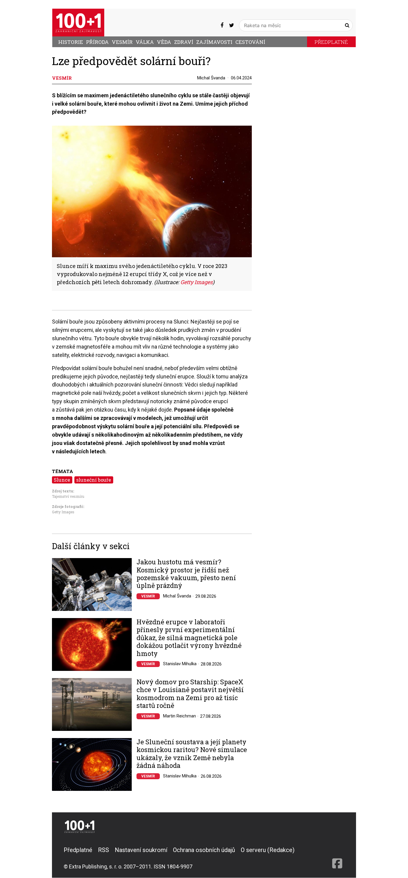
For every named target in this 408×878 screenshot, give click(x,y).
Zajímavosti (214, 41)
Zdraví (183, 41)
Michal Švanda (211, 78)
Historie (70, 41)
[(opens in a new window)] (221, 25)
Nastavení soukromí (141, 850)
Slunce (62, 480)
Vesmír (122, 41)
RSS (103, 850)
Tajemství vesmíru (68, 496)
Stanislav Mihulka (180, 663)
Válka (145, 41)
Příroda (97, 41)
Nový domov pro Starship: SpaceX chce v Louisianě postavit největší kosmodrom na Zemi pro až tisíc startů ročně (190, 694)
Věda (164, 41)
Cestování (250, 41)
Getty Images (63, 511)
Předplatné (331, 41)
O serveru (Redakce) (268, 850)
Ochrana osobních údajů (204, 850)
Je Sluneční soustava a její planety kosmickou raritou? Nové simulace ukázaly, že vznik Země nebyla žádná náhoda (191, 754)
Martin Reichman (179, 716)
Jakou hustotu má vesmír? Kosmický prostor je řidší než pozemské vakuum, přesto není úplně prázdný (186, 574)
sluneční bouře (93, 480)
